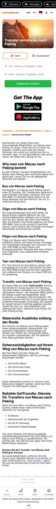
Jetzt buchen (34, 460)
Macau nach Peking (21, 135)
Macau (5, 135)
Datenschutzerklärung (28, 501)
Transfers (7, 131)
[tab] (7, 491)
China (47, 131)
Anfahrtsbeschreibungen (28, 131)
